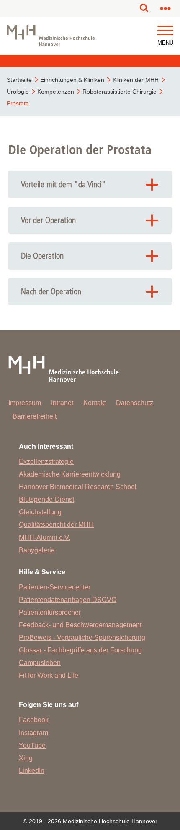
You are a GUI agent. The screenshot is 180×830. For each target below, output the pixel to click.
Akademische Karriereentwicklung (70, 474)
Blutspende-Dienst (46, 499)
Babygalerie (37, 550)
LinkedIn (31, 770)
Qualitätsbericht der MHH (56, 524)
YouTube (32, 745)
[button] (165, 31)
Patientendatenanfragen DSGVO (67, 599)
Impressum (24, 402)
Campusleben (40, 662)
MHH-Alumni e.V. (44, 537)
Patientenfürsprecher (50, 612)
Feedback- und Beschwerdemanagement (80, 624)
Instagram (33, 732)
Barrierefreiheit (35, 416)
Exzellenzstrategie (46, 461)
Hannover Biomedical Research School (77, 486)
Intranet (62, 402)
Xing (26, 758)
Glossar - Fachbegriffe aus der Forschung (80, 650)
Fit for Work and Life (48, 675)
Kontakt (94, 402)
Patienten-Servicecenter (54, 587)
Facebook (34, 719)
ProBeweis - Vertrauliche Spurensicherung (82, 637)
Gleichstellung (40, 512)
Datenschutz (134, 402)
